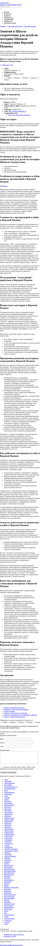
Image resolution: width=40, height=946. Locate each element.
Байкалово (8, 781)
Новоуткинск (9, 820)
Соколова (7, 842)
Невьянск (7, 902)
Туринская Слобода (11, 851)
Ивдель (6, 884)
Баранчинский (9, 783)
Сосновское (8, 843)
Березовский (8, 865)
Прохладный (9, 831)
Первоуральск (9, 907)
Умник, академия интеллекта (14, 707)
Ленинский (8, 812)
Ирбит (6, 885)
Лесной (6, 900)
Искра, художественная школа (14, 717)
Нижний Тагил (9, 904)
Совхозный (8, 840)
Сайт (1, 746)
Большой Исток (9, 789)
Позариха (7, 827)
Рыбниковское (9, 834)
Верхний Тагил (9, 869)
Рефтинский (8, 832)
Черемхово (8, 854)
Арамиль (7, 862)
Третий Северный (10, 849)
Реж (5, 913)
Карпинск (7, 889)
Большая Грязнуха (10, 787)
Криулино (8, 810)
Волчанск (7, 876)
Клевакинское (9, 805)
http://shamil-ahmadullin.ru (17, 111)
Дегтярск (7, 878)
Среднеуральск (9, 918)
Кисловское (8, 803)
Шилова (7, 858)
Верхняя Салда (9, 873)
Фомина (7, 852)
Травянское (8, 847)
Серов (6, 916)
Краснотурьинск (10, 895)
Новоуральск (8, 905)
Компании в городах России (14, 934)
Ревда (6, 911)
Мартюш (7, 816)
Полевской (8, 909)
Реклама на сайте (10, 936)
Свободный (8, 836)
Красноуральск (9, 896)
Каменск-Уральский (11, 887)
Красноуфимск (9, 898)
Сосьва (6, 845)
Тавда (6, 924)
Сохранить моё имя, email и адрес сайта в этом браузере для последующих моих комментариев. (17, 768)
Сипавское (8, 838)
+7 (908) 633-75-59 (6, 65)
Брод (6, 790)
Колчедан (7, 807)
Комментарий (5, 750)
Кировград (8, 893)
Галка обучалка (9, 711)
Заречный (7, 882)
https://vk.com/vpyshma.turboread (19, 115)
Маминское (8, 814)
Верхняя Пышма (10, 871)
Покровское (8, 829)
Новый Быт (8, 821)
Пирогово (7, 825)
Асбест (6, 863)
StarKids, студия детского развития (16, 709)
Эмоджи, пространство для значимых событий (20, 715)
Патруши (7, 823)
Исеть (6, 799)
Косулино (7, 809)
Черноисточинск (10, 856)
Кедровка (7, 801)
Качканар (7, 891)
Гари (6, 796)
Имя (2, 739)
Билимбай (8, 785)
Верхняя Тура (9, 874)
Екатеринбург (9, 880)
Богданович (8, 867)
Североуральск (9, 915)
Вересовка (8, 794)
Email (2, 743)
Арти (6, 779)
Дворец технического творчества (15, 713)
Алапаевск (8, 860)
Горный (7, 798)
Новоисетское (9, 818)
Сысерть (7, 922)
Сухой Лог (8, 920)
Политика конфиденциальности (11, 945)
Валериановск (9, 792)
